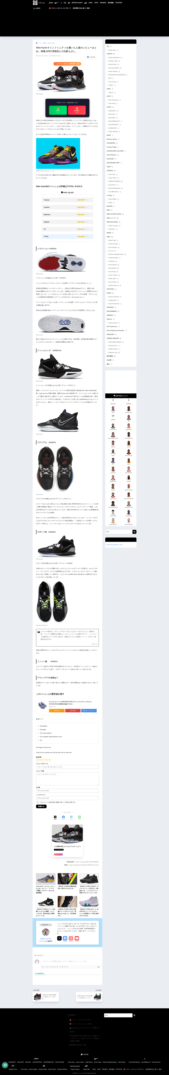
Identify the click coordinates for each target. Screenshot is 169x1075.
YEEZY (111, 85)
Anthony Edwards (115, 57)
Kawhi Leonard (114, 225)
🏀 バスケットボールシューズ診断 (80, 1024)
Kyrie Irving (80, 862)
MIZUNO (111, 206)
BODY (110, 135)
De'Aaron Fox (113, 345)
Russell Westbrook (115, 188)
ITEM (110, 167)
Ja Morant (112, 261)
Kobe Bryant (113, 268)
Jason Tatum (113, 178)
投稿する (41, 806)
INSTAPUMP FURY (114, 163)
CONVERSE (112, 143)
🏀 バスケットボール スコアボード (60, 8)
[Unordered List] (55, 967)
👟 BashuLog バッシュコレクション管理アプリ (85, 1028)
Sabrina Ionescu (114, 285)
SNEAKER (111, 334)
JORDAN (111, 170)
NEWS (110, 233)
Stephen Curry (114, 352)
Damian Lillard (114, 61)
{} (64, 966)
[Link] (62, 967)
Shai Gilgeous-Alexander (116, 330)
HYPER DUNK (114, 258)
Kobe (128, 464)
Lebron (129, 446)
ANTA (96, 2)
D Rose (113, 490)
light (84, 865)
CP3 (129, 421)
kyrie (72, 865)
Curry (113, 412)
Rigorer (110, 319)
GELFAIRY (112, 114)
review (96, 865)
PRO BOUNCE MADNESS (117, 75)
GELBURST (113, 111)
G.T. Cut (112, 251)
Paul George (113, 282)
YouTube (77, 941)
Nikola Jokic (113, 50)
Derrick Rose (113, 64)
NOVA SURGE (114, 131)
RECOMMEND (94, 862)
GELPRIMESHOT (115, 121)
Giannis (113, 446)
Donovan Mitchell (128, 498)
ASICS (110, 107)
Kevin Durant (113, 264)
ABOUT (72, 1032)
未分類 (110, 360)
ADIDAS (111, 54)
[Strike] (50, 967)
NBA (109, 210)
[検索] (134, 532)
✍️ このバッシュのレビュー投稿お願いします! (67, 63)
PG (113, 464)
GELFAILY (28, 1062)
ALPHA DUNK (113, 244)
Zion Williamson (114, 191)
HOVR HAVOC (114, 349)
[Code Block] (60, 967)
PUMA (110, 293)
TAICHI (111, 92)
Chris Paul (112, 174)
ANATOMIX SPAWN (115, 342)
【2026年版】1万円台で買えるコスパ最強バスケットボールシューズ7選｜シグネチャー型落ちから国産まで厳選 (85, 1038)
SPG (110, 78)
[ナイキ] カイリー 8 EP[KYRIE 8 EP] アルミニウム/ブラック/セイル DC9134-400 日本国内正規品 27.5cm (70, 703)
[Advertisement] (84, 24)
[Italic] (45, 967)
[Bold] (42, 967)
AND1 (91, 2)
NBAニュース (113, 218)
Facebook (65, 941)
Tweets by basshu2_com (114, 545)
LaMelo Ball (113, 300)
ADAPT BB (113, 240)
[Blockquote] (57, 967)
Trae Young (113, 82)
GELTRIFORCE (114, 124)
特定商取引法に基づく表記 (81, 8)
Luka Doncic (113, 185)
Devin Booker (113, 155)
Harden (129, 481)
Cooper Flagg (112, 147)
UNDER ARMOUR (114, 338)
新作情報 (111, 2)
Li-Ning (110, 195)
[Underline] (47, 967)
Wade (111, 202)
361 (109, 46)
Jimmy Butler (113, 199)
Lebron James (114, 275)
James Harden (114, 71)
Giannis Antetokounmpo (117, 254)
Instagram (70, 941)
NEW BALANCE (77, 2)
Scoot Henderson (114, 303)
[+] (67, 966)
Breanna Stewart (114, 297)
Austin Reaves (114, 323)
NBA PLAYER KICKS (115, 214)
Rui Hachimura (113, 326)
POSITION (118, 2)
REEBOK (103, 2)
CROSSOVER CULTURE (116, 151)
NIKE (86, 862)
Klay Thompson (114, 100)
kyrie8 (78, 865)
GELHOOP (112, 118)
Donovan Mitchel (114, 68)
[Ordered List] (52, 967)
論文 (109, 364)
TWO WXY (112, 229)
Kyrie (113, 455)
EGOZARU (111, 159)
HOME (85, 1054)
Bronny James (113, 139)
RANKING (111, 307)
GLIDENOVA (113, 128)
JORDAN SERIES (115, 181)
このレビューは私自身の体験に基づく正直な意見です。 (58, 802)
